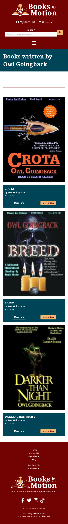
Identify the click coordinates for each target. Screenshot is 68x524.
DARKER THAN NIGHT (20, 416)
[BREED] (34, 253)
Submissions (34, 468)
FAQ (34, 459)
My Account (27, 22)
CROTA (9, 188)
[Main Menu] (34, 43)
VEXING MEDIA (39, 514)
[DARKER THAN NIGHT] (34, 367)
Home (34, 450)
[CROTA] (34, 139)
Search (31, 29)
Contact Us (34, 465)
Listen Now (48, 203)
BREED (9, 302)
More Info (19, 203)
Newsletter (34, 456)
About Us (34, 453)
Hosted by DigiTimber (27, 516)
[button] (60, 32)
